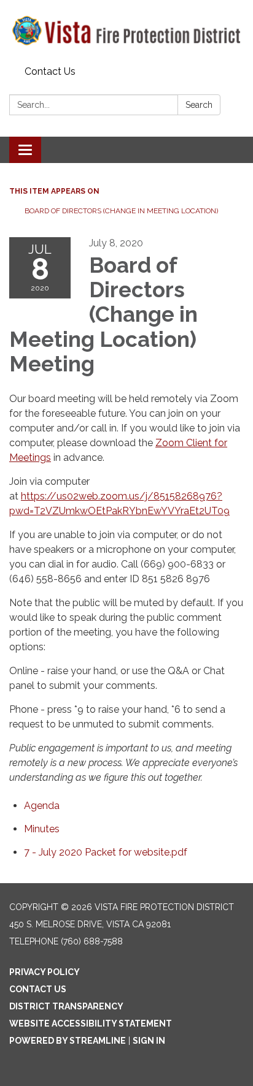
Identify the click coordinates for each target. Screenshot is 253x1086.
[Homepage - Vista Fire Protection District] (126, 30)
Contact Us (50, 71)
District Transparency (66, 1006)
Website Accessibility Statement (90, 1023)
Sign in (149, 1041)
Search (198, 105)
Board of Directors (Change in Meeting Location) (121, 211)
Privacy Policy (44, 972)
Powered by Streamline (67, 1041)
